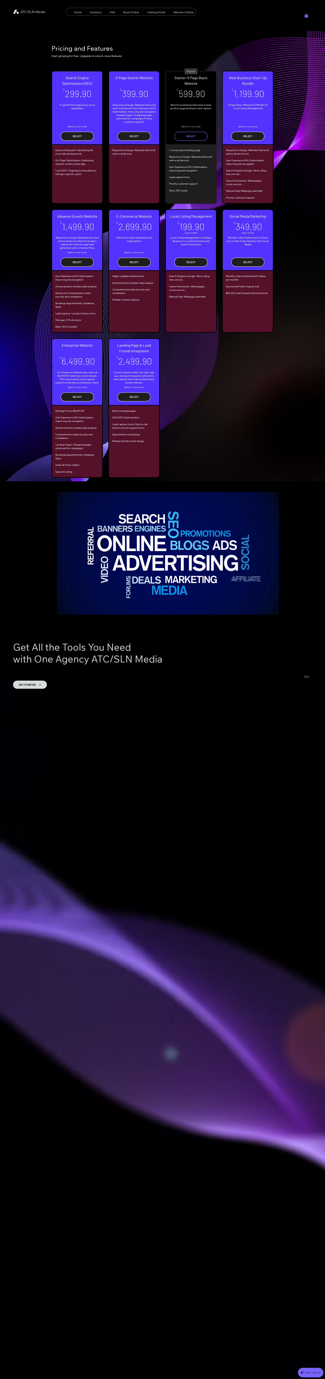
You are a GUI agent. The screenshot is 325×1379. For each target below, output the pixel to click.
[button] (306, 15)
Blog (306, 676)
